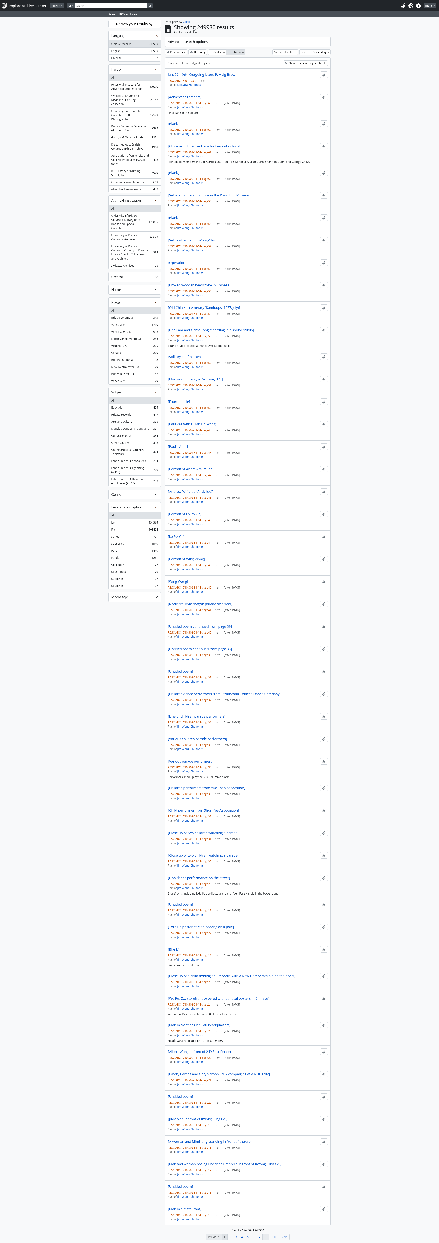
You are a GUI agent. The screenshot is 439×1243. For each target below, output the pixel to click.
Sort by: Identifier (284, 52)
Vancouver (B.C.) (134, 332)
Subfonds (134, 579)
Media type (120, 597)
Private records (134, 415)
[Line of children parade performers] (197, 716)
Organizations (134, 443)
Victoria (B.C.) (134, 346)
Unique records (134, 45)
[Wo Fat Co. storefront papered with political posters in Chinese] (218, 998)
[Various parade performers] (190, 761)
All (112, 77)
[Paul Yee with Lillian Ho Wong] (192, 424)
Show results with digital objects (307, 63)
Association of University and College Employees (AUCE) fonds (134, 160)
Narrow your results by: (134, 23)
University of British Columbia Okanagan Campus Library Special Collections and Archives (134, 252)
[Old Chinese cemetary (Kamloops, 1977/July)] (204, 308)
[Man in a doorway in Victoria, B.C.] (195, 379)
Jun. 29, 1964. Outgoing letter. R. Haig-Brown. (203, 75)
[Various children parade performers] (197, 739)
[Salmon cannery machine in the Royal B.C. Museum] (210, 195)
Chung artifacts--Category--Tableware (134, 452)
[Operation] (177, 263)
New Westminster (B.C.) (134, 367)
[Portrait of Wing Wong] (186, 559)
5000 (274, 1237)
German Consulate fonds (134, 183)
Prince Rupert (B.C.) (134, 374)
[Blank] (173, 124)
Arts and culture (134, 422)
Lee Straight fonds (189, 85)
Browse (56, 5)
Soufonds (134, 586)
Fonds (134, 558)
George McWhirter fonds (134, 138)
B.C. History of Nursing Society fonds (134, 173)
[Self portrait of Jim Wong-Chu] (192, 240)
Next (284, 1237)
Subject (117, 392)
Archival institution (126, 200)
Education (134, 408)
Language (119, 35)
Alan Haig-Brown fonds (134, 190)
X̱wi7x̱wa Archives (134, 266)
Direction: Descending (314, 52)
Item (134, 523)
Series (134, 537)
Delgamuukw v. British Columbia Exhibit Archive (134, 146)
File (134, 530)
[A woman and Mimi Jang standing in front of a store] (210, 1142)
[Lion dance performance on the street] (199, 878)
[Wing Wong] (178, 581)
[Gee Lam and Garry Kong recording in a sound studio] (211, 330)
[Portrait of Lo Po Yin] (185, 514)
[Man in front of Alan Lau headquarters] (199, 1025)
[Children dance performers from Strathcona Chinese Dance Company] (224, 694)
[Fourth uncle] (179, 402)
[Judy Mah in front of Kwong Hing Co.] (197, 1119)
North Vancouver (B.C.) (134, 339)
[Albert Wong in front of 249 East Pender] (200, 1052)
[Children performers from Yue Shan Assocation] (206, 788)
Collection (134, 565)
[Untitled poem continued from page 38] (200, 649)
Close (186, 22)
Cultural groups (134, 436)
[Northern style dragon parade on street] (200, 604)
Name (116, 289)
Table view (237, 52)
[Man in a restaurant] (184, 1209)
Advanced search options (188, 41)
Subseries (134, 544)
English (134, 52)
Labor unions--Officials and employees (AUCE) (134, 481)
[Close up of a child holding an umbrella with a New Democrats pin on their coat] (232, 976)
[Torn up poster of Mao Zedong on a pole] (201, 927)
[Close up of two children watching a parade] (203, 833)
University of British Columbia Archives (134, 237)
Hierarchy (199, 52)
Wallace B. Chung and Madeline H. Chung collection (134, 100)
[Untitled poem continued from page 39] (200, 626)
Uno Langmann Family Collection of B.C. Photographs (134, 115)
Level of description (126, 507)
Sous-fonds (134, 572)
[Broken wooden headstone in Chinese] (199, 285)
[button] (403, 6)
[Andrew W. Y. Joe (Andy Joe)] (190, 492)
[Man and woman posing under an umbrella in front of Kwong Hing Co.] (224, 1164)
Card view (219, 52)
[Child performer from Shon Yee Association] (203, 810)
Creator (117, 277)
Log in (429, 5)
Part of (116, 69)
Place (115, 302)
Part (134, 551)
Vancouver (134, 325)
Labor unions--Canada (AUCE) (134, 461)
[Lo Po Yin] (176, 537)
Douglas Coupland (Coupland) (134, 429)
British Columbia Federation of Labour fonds (134, 128)
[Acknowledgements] (185, 97)
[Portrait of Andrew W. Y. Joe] (191, 469)
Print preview (178, 52)
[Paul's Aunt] (178, 447)
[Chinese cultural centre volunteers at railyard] (204, 146)
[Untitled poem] (180, 671)
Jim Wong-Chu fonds (190, 107)
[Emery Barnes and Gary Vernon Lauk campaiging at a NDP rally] (219, 1074)
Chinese (134, 58)
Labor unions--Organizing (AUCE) (134, 470)
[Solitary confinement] (185, 357)
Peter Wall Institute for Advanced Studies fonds (134, 87)
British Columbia (134, 318)
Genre (116, 494)
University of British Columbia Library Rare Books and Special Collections (134, 222)
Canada (134, 353)
